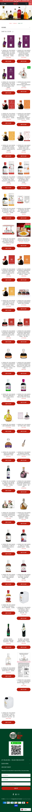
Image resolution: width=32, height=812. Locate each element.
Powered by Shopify (26, 798)
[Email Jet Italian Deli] (18, 794)
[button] (25, 809)
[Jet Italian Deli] (16, 3)
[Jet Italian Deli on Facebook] (13, 794)
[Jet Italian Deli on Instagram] (16, 794)
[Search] (27, 3)
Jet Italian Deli (8, 798)
